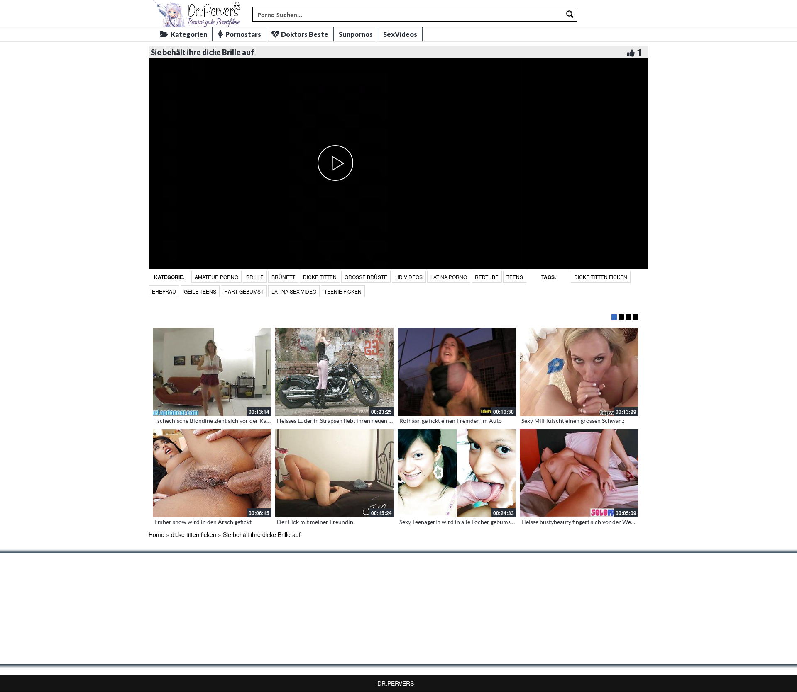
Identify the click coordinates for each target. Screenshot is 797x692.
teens (514, 276)
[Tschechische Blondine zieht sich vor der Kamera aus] (212, 372)
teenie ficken (343, 291)
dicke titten (320, 276)
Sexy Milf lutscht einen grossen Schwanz (572, 420)
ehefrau (164, 291)
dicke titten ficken (600, 276)
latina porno (448, 276)
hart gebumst (244, 291)
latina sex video (293, 291)
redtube (487, 276)
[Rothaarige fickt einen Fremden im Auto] (457, 372)
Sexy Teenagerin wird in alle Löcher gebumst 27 (460, 521)
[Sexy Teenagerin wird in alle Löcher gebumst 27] (457, 473)
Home (156, 534)
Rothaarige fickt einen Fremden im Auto (450, 420)
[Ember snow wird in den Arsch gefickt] (212, 473)
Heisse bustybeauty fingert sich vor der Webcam (583, 521)
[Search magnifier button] (570, 14)
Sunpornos (356, 34)
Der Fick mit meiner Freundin (315, 521)
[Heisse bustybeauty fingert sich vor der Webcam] (579, 473)
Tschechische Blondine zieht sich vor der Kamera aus (222, 420)
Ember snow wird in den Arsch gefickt (203, 521)
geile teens (200, 291)
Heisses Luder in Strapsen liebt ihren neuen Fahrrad (343, 420)
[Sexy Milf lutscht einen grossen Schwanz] (579, 372)
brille (255, 276)
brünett (283, 276)
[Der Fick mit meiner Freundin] (334, 473)
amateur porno (216, 276)
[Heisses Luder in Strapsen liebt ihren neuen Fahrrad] (334, 372)
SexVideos (400, 34)
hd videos (409, 276)
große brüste (366, 276)
